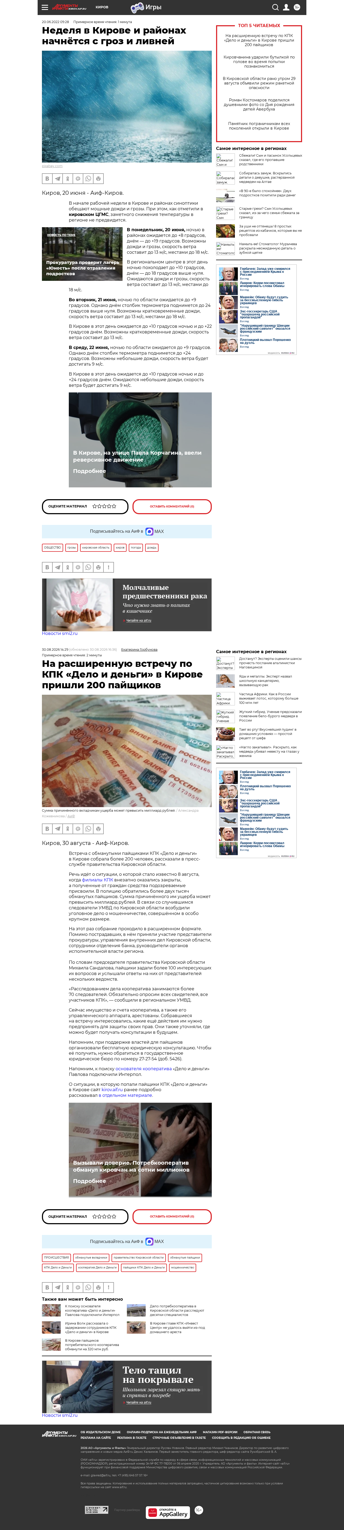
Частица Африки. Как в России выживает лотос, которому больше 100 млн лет (268, 698)
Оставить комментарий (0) (172, 506)
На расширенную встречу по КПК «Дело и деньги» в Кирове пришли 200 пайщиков (259, 40)
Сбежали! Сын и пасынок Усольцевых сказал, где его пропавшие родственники (270, 159)
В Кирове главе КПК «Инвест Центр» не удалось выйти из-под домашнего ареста (177, 1327)
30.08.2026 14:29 (55, 650)
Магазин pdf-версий (220, 1432)
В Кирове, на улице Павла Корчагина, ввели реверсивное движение (137, 456)
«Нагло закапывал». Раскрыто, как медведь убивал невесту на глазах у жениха (269, 751)
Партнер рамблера (127, 1509)
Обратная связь (256, 1432)
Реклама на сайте (96, 1438)
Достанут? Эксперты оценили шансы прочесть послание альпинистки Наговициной (270, 663)
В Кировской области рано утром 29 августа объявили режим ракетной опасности (259, 83)
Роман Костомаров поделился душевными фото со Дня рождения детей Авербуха (259, 105)
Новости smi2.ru (60, 633)
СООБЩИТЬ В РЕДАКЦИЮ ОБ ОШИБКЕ (241, 1438)
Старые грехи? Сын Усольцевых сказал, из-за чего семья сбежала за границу (269, 213)
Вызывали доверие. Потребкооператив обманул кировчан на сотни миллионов (131, 1166)
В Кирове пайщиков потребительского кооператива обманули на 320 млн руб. (92, 1344)
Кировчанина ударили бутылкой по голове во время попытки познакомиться (259, 62)
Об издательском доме (101, 1432)
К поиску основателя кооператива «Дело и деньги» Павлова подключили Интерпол (92, 1310)
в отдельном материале (125, 1095)
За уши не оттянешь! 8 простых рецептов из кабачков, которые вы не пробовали (270, 230)
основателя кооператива (144, 1068)
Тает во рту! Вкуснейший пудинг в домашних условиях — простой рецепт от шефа (267, 733)
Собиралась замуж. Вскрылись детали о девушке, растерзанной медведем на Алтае (267, 177)
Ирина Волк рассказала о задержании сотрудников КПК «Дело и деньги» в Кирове (90, 1327)
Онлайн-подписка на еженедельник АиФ (162, 1432)
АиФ (71, 816)
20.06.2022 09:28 (55, 22)
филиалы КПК (97, 879)
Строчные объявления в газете (179, 1438)
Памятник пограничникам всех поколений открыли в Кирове (259, 126)
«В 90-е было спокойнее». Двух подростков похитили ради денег (267, 193)
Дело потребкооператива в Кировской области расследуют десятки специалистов (177, 1310)
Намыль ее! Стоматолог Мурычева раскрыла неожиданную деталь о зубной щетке (268, 248)
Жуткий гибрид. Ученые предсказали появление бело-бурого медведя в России (270, 716)
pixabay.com (52, 166)
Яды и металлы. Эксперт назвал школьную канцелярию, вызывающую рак (265, 680)
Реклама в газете (131, 1438)
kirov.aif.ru (112, 1089)
